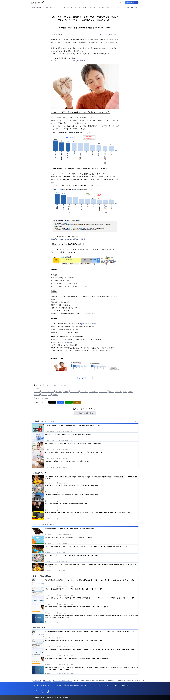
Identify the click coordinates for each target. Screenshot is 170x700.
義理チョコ (37, 394)
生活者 (130, 391)
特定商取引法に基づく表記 (71, 685)
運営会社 (35, 685)
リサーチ (111, 391)
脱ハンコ (44, 394)
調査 (136, 7)
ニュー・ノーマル (74, 391)
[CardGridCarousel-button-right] (119, 367)
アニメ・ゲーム (61, 7)
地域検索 (38, 7)
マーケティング (93, 391)
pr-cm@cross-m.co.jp (65, 342)
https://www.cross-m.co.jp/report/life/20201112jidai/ (68, 61)
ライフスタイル (121, 7)
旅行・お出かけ (82, 7)
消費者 (125, 391)
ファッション (105, 7)
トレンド (66, 391)
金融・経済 (130, 7)
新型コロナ (118, 391)
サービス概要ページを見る (156, 696)
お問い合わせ (126, 685)
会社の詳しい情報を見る (85, 413)
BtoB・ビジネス (71, 7)
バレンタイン (84, 391)
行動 (50, 394)
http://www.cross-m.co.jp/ (88, 324)
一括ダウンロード (86, 378)
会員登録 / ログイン (131, 2)
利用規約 (83, 685)
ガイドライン (108, 685)
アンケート (37, 391)
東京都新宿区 (45, 398)
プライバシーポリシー (95, 685)
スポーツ (52, 7)
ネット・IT (97, 7)
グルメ (90, 7)
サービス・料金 (45, 685)
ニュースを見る (132, 421)
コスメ (113, 7)
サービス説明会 (56, 685)
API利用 (117, 685)
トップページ (37, 680)
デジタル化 (58, 391)
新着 (33, 7)
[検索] (121, 2)
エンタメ (45, 7)
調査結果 (55, 394)
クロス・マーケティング (48, 391)
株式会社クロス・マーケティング (109, 34)
